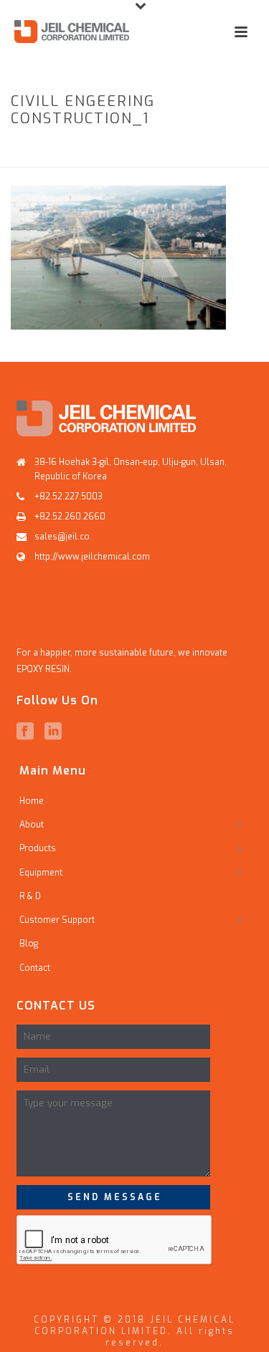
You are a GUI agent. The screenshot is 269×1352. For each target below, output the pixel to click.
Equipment (40, 872)
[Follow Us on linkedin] (53, 731)
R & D (30, 896)
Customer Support (57, 920)
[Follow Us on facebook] (25, 731)
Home (31, 149)
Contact (34, 968)
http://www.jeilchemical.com (92, 556)
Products (77, 149)
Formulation (142, 149)
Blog (28, 943)
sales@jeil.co (62, 536)
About (31, 824)
